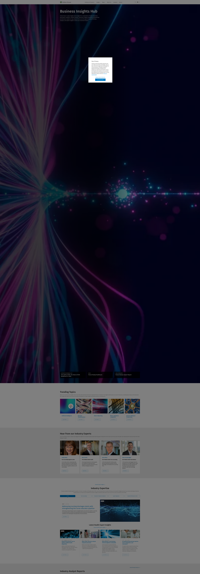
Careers (120, 2)
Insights (98, 2)
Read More (64, 470)
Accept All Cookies (100, 79)
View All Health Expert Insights (99, 527)
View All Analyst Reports (134, 567)
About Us (109, 2)
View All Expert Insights (99, 484)
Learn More (64, 419)
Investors (115, 2)
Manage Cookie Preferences (100, 77)
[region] (100, 70)
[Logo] (66, 2)
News (103, 2)
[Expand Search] (135, 2)
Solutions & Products (89, 2)
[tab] (67, 496)
